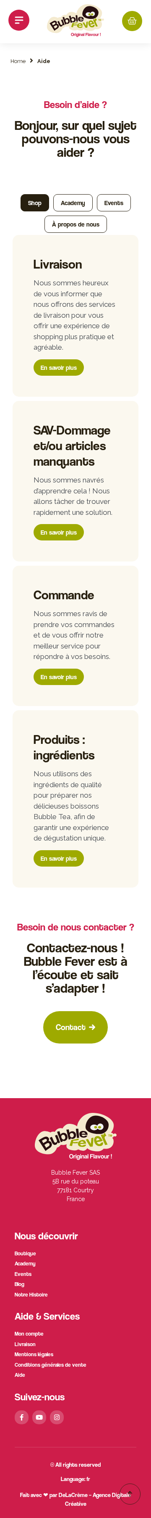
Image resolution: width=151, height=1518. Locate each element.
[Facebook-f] (22, 1417)
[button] (19, 21)
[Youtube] (39, 1417)
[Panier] (132, 21)
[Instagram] (57, 1417)
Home (18, 61)
